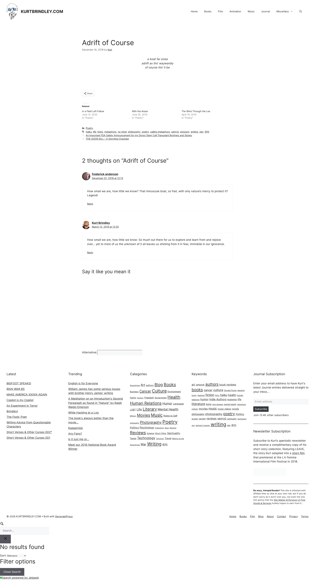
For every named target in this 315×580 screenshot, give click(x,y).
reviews (212, 418)
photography (213, 414)
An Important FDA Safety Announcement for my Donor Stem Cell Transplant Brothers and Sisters (139, 135)
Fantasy (140, 398)
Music (251, 11)
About (270, 516)
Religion (173, 428)
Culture (159, 390)
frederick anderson (105, 174)
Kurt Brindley (101, 223)
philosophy (134, 131)
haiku (89, 131)
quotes (195, 419)
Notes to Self (170, 415)
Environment (174, 391)
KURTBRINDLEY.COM (42, 11)
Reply (90, 203)
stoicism (184, 131)
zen (201, 131)
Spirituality (173, 433)
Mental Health (168, 409)
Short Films (160, 433)
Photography (151, 422)
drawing (241, 390)
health (232, 395)
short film (298, 453)
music (213, 408)
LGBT (133, 409)
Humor (167, 403)
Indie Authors (218, 399)
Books (207, 11)
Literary (150, 409)
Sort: (3, 555)
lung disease (217, 404)
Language (178, 403)
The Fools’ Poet (17, 417)
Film (220, 11)
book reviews (227, 384)
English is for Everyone (83, 383)
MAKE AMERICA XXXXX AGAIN (27, 394)
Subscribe (261, 409)
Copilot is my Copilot (20, 400)
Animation (235, 11)
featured (201, 395)
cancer (208, 390)
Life (139, 409)
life (94, 131)
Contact (281, 516)
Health (174, 397)
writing (194, 131)
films (217, 395)
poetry (145, 131)
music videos (224, 409)
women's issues (203, 425)
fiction (209, 395)
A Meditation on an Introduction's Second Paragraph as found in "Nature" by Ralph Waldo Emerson (95, 403)
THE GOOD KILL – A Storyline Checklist (107, 138)
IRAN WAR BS (16, 389)
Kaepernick (75, 428)
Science (150, 433)
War (143, 444)
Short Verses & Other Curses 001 (28, 437)
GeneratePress (64, 516)
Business (134, 391)
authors (150, 385)
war (193, 425)
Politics (134, 427)
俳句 (207, 131)
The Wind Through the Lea (196, 111)
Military (133, 416)
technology (242, 419)
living (100, 131)
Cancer (145, 391)
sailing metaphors (160, 131)
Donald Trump (230, 390)
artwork (200, 384)
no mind (122, 131)
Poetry (89, 128)
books (197, 389)
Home (194, 11)
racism (202, 418)
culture (218, 390)
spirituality (232, 419)
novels (235, 409)
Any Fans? (75, 433)
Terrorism (160, 439)
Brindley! (12, 411)
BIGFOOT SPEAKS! (19, 383)
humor (204, 399)
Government (161, 398)
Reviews (138, 432)
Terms (304, 516)
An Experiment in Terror (22, 405)
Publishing (159, 428)
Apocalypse (135, 385)
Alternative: (89, 352)
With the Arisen (140, 111)
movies (203, 408)
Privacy (293, 516)
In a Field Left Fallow (93, 111)
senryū (175, 131)
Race (167, 428)
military (195, 409)
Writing (154, 443)
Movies (143, 415)
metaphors (110, 131)
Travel (168, 438)
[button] (300, 11)
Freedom (149, 397)
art (193, 384)
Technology (146, 438)
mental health (230, 404)
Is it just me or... (78, 439)
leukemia (232, 399)
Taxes (133, 438)
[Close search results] (5, 539)
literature (198, 404)
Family (133, 398)
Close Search (12, 571)
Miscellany (282, 11)
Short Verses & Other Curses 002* (29, 432)
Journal (265, 11)
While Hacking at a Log (83, 412)
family (194, 395)
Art (143, 385)
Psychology (147, 427)
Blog (159, 384)
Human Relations (146, 403)
